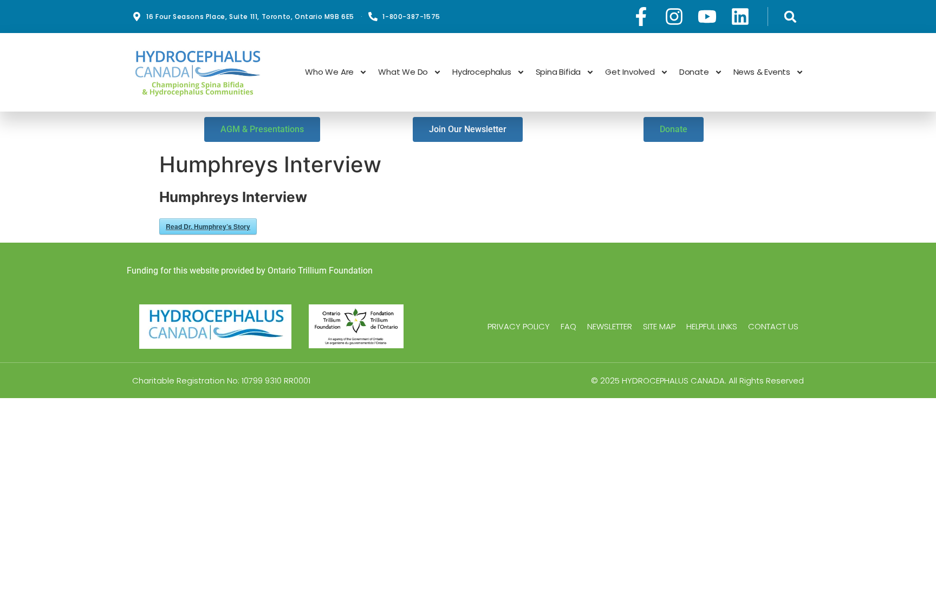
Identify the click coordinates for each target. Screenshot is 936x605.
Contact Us (773, 326)
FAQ (568, 326)
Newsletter (609, 326)
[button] (790, 16)
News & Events (761, 72)
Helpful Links (711, 326)
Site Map (659, 326)
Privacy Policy (518, 326)
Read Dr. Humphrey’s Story (208, 226)
